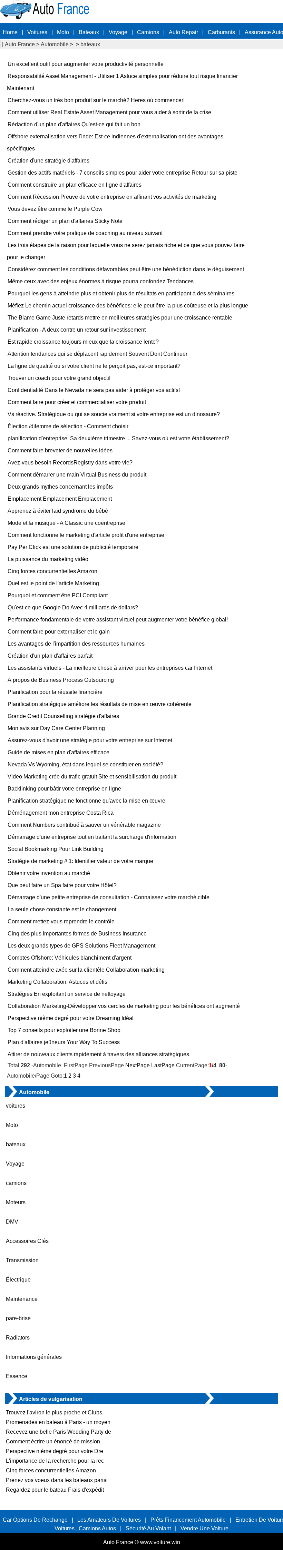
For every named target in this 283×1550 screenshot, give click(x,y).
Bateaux (89, 32)
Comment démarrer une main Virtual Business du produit (77, 475)
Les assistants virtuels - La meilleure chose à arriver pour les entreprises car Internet (110, 668)
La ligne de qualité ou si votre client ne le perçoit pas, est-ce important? (94, 366)
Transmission (22, 1260)
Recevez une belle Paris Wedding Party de (58, 1432)
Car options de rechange (35, 1520)
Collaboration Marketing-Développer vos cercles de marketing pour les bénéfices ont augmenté (124, 1006)
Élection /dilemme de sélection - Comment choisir (68, 426)
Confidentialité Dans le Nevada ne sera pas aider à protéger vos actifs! (94, 390)
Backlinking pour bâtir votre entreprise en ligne (64, 789)
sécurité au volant (148, 1528)
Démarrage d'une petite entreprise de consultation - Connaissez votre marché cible (108, 897)
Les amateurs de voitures (109, 1520)
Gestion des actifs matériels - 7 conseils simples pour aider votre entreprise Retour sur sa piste (122, 173)
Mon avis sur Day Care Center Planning (56, 728)
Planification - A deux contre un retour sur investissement (77, 330)
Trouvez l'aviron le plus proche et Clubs (54, 1412)
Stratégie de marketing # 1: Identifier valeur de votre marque (80, 861)
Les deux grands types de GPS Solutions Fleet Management (81, 946)
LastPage (163, 1065)
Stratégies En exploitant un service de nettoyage (67, 994)
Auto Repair (183, 32)
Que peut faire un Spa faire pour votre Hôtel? (62, 885)
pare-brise (18, 1318)
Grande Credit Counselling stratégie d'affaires (63, 716)
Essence (16, 1376)
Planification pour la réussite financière (55, 692)
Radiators (18, 1338)
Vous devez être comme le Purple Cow (55, 209)
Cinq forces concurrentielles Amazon (52, 571)
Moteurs (16, 1202)
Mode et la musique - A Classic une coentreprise (66, 523)
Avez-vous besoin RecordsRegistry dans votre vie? (70, 462)
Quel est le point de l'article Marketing (53, 583)
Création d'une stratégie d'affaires (48, 161)
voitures (15, 1106)
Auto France (20, 44)
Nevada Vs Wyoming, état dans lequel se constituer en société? (85, 764)
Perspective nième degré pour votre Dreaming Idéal (71, 1018)
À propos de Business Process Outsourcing (61, 680)
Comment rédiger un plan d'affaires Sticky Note (65, 221)
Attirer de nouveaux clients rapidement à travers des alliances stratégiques (98, 1054)
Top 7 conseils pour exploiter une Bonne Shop (64, 1030)
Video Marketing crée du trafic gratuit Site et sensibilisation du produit (92, 776)
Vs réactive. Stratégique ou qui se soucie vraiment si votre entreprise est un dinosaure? (114, 414)
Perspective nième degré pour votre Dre (54, 1451)
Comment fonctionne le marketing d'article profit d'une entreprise (86, 535)
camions (16, 1183)
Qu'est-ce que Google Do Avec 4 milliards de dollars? (73, 607)
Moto (63, 32)
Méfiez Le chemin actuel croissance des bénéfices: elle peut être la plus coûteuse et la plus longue (128, 305)
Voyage (118, 32)
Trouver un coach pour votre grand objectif (59, 378)
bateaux (90, 44)
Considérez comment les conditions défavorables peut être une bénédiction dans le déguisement (126, 269)
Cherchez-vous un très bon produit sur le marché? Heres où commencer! (96, 100)
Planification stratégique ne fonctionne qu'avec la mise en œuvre (86, 801)
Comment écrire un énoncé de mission (53, 1441)
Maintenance (22, 1299)
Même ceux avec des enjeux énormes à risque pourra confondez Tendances (101, 281)
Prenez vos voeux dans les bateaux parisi (57, 1480)
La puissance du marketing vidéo (48, 559)
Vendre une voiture (204, 1528)
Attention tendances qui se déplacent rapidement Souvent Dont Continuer (97, 354)
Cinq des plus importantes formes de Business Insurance (77, 933)
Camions (148, 32)
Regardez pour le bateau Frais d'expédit (55, 1490)
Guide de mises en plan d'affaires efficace (58, 752)
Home (10, 32)
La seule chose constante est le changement (62, 909)
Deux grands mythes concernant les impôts (60, 487)
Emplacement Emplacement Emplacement (60, 499)
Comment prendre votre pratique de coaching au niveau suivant (85, 233)
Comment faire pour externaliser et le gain (59, 632)
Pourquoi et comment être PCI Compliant (58, 595)
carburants (221, 32)
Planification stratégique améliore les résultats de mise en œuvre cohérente (100, 704)
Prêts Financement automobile (188, 1520)
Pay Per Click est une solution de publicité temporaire (73, 547)
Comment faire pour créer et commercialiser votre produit (77, 402)
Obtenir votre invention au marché (49, 873)
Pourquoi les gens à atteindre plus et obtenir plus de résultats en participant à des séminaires (121, 293)
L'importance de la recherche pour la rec (55, 1461)
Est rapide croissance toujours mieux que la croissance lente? (83, 342)
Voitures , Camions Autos (85, 1528)
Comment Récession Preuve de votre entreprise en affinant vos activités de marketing (112, 197)
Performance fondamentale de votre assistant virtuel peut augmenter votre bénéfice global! (118, 619)
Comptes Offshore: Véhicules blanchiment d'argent (69, 958)
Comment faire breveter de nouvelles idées (60, 450)
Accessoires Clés (27, 1241)
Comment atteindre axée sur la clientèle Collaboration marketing (86, 970)
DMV (12, 1222)
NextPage (137, 1065)
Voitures (37, 32)
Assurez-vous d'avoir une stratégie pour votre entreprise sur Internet (90, 740)
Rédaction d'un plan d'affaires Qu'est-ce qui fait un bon (74, 124)
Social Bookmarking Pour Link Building (56, 849)
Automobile (55, 44)
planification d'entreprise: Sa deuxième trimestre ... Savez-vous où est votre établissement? (118, 438)
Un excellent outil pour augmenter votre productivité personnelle (86, 64)
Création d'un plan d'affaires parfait (50, 656)
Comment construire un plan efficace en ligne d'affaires (75, 185)
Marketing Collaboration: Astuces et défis (57, 982)
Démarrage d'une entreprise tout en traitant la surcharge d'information (92, 837)
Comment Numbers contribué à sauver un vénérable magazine (84, 825)
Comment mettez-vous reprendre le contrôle (61, 921)
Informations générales (34, 1357)
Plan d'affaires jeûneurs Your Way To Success (64, 1042)
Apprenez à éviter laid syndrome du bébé (58, 511)
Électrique (18, 1280)
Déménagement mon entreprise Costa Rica (61, 813)
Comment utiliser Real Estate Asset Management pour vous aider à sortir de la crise (109, 112)
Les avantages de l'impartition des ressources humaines (76, 644)
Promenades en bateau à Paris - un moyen (58, 1422)
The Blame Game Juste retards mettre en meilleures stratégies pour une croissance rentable (120, 318)
